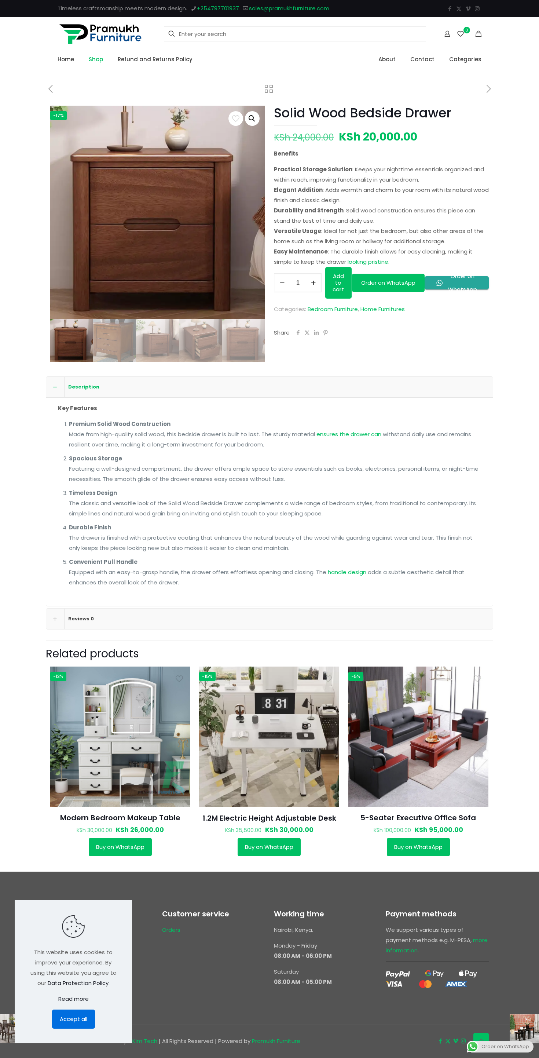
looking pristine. (368, 262)
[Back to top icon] (481, 1040)
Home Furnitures (382, 309)
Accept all (73, 1019)
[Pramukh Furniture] (101, 33)
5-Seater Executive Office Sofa (418, 818)
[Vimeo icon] (468, 8)
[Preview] (180, 692)
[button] (252, 118)
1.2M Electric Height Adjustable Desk (269, 818)
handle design (347, 572)
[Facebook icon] (449, 8)
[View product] (180, 676)
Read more (73, 999)
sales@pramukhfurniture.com (289, 8)
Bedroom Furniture (333, 309)
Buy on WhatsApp (120, 847)
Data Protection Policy (78, 983)
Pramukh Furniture (276, 1041)
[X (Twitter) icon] (459, 8)
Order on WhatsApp (388, 283)
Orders (171, 930)
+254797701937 (218, 8)
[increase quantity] (313, 283)
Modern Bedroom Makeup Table (120, 818)
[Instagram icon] (477, 8)
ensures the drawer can (348, 434)
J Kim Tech (142, 1041)
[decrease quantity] (282, 283)
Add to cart (338, 282)
